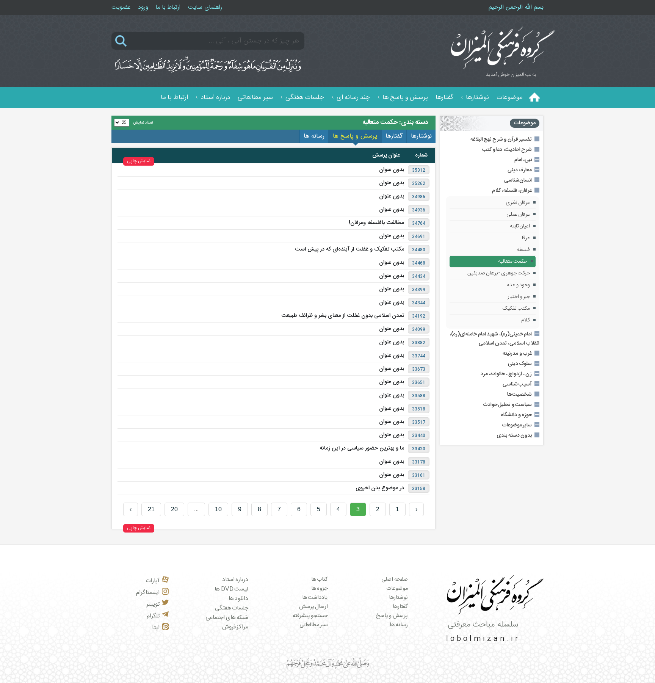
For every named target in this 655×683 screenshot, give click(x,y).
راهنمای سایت (205, 7)
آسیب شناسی (517, 384)
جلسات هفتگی (304, 97)
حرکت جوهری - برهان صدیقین (498, 273)
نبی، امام (523, 159)
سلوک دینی (520, 363)
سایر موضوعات (517, 425)
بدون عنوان (391, 169)
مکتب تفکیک (516, 308)
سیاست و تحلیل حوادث (507, 404)
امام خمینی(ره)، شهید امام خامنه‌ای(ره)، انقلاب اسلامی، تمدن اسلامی (494, 339)
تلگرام (153, 616)
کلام (525, 320)
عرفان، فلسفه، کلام (512, 190)
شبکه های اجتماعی (226, 617)
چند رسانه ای (353, 97)
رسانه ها (399, 625)
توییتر (153, 604)
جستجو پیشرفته (310, 615)
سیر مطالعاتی (255, 97)
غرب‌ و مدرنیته (517, 353)
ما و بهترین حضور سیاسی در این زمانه (362, 448)
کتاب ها (319, 579)
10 (218, 509)
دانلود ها (239, 598)
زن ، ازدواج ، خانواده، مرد (506, 374)
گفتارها (444, 97)
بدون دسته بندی (514, 435)
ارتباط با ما (168, 7)
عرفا (526, 238)
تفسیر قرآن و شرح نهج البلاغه (501, 139)
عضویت (120, 7)
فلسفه (523, 249)
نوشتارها (477, 97)
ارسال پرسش (313, 606)
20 (174, 509)
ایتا (156, 628)
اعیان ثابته (520, 226)
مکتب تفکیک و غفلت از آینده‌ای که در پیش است (349, 249)
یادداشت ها (315, 597)
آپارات (153, 581)
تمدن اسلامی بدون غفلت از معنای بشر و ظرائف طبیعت (342, 315)
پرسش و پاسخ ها (405, 97)
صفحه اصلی (394, 579)
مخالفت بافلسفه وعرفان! (376, 222)
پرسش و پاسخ (392, 615)
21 (151, 509)
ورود (143, 7)
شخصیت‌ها (519, 394)
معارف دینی (520, 170)
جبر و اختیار (519, 296)
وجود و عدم (518, 285)
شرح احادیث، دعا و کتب (507, 149)
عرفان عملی (518, 214)
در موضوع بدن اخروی (380, 488)
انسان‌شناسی (518, 180)
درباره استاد (215, 97)
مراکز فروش (235, 627)
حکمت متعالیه (513, 261)
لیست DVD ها (231, 589)
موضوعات (510, 97)
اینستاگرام (148, 592)
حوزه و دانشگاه (516, 415)
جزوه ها (319, 588)
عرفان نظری (518, 202)
